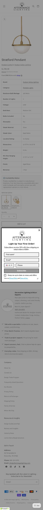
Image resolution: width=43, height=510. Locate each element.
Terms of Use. (24, 278)
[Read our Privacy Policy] (37, 278)
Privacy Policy (13, 278)
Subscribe (21, 271)
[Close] (39, 230)
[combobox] (9, 265)
